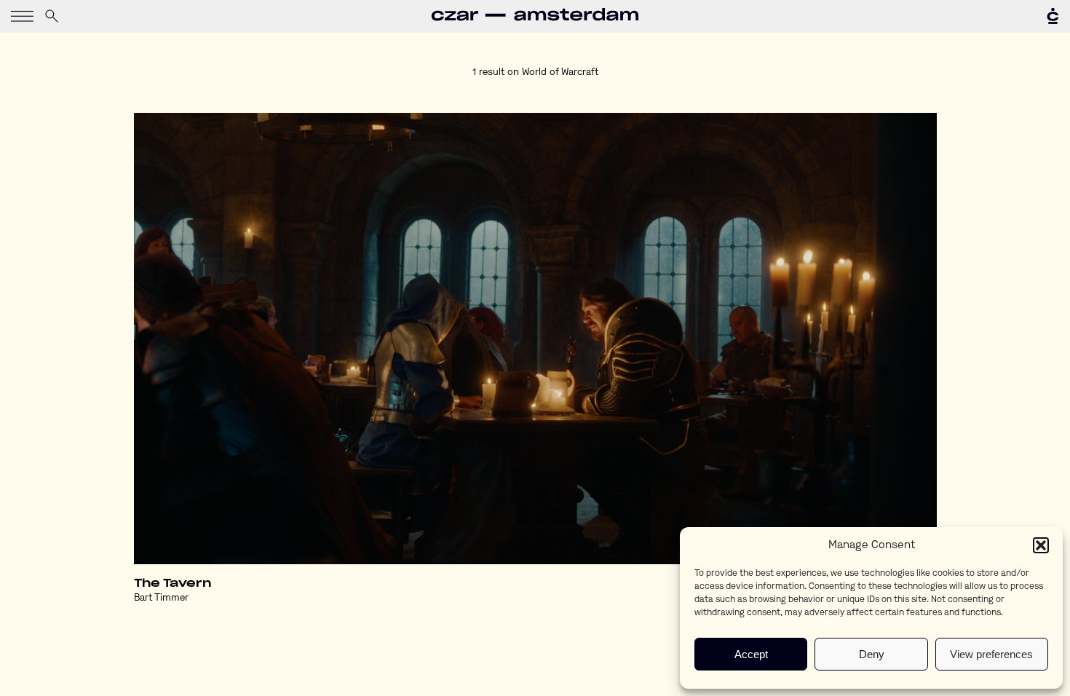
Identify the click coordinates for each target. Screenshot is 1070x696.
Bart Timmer (161, 598)
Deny (871, 654)
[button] (1041, 545)
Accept (751, 654)
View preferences (991, 654)
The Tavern (173, 583)
